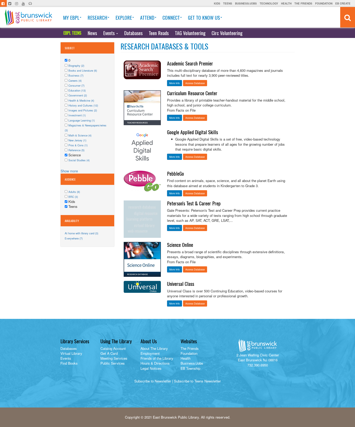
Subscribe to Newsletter (152, 380)
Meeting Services (113, 358)
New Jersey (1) (77, 140)
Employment (150, 353)
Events (109, 33)
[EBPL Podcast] (30, 3)
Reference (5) (76, 150)
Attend (147, 17)
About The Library (154, 348)
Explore (123, 17)
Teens (227, 3)
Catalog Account (113, 348)
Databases (133, 33)
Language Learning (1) (81, 120)
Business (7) (75, 75)
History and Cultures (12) (83, 105)
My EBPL (71, 17)
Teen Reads (159, 33)
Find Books (69, 363)
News (92, 33)
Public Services (112, 363)
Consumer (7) (76, 85)
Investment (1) (77, 115)
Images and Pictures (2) (82, 110)
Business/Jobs (246, 3)
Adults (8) (74, 192)
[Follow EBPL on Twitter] (10, 3)
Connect (171, 17)
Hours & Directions (155, 363)
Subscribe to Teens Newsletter (197, 380)
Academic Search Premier (190, 63)
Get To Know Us (204, 17)
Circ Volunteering (227, 33)
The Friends (303, 3)
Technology (269, 3)
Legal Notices (151, 368)
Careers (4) (75, 80)
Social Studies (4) (79, 160)
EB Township (190, 368)
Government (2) (77, 95)
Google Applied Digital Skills (192, 132)
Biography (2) (76, 66)
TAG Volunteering (190, 33)
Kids (217, 3)
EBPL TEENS (72, 33)
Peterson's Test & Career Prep (194, 203)
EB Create (342, 3)
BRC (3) (73, 197)
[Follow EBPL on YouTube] (23, 3)
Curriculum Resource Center (192, 93)
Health (286, 3)
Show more (69, 170)
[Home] (28, 17)
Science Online (180, 244)
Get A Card (109, 353)
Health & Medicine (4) (81, 100)
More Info (174, 83)
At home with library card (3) (81, 233)
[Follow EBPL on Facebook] (3, 3)
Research (97, 17)
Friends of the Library (157, 358)
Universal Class (180, 283)
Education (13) (77, 90)
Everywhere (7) (74, 238)
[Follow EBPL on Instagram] (17, 3)
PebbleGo (175, 173)
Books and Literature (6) (82, 70)
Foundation (323, 3)
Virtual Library (71, 353)
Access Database (195, 83)
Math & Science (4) (79, 135)
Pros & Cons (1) (78, 145)
